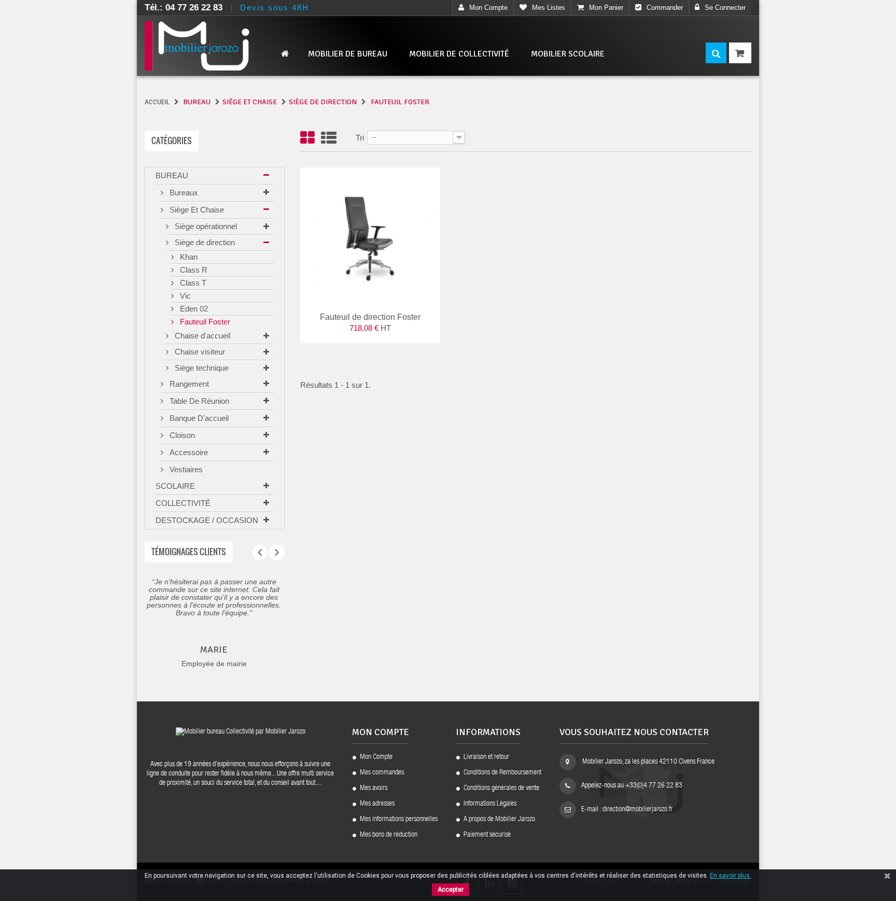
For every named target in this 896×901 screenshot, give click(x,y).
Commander (665, 7)
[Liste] (329, 138)
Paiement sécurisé (487, 835)
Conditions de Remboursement (502, 773)
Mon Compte (376, 757)
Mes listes (548, 7)
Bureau (172, 175)
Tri (360, 137)
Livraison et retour (486, 757)
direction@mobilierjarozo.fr (638, 809)
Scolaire (175, 486)
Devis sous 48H (274, 7)
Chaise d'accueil (201, 335)
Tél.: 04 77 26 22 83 (183, 7)
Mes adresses (377, 804)
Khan (188, 256)
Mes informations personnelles (399, 819)
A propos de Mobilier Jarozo (499, 819)
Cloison (181, 435)
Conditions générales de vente (501, 788)
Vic (184, 295)
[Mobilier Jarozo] (215, 46)
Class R (192, 269)
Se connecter (725, 7)
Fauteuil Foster (204, 321)
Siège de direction (204, 242)
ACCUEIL (157, 102)
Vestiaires (185, 469)
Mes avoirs (373, 788)
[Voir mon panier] (740, 53)
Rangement (188, 383)
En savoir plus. (730, 875)
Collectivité (183, 503)
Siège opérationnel (205, 226)
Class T (192, 282)
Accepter (451, 889)
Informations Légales (490, 804)
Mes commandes (382, 773)
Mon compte (488, 7)
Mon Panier (606, 7)
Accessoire (187, 452)
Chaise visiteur (199, 351)
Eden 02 (193, 308)
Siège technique (201, 367)
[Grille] (307, 138)
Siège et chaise (195, 209)
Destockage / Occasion (207, 520)
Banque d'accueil (198, 418)
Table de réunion (198, 401)
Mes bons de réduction (388, 835)
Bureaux (182, 192)
